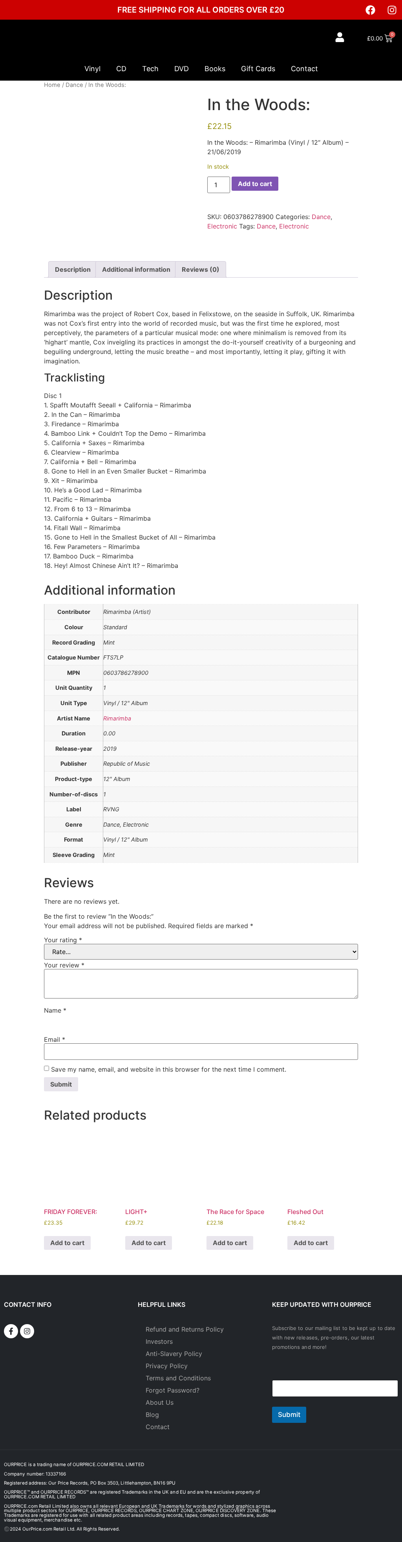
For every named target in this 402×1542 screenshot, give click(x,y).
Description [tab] (73, 269)
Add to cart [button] (67, 1243)
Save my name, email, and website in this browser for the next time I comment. (168, 1069)
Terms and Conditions (178, 1378)
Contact (304, 68)
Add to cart (255, 184)
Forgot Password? (172, 1390)
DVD (181, 68)
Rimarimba (117, 718)
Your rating (63, 940)
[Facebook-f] (11, 1331)
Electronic (222, 226)
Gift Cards (258, 68)
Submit (289, 1415)
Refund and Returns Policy (185, 1329)
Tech (150, 68)
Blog (152, 1415)
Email (54, 1039)
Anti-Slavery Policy (174, 1354)
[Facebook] (370, 10)
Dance (74, 84)
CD (121, 68)
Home (52, 84)
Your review (64, 965)
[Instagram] (392, 10)
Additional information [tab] (136, 269)
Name (55, 1010)
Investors (159, 1341)
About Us (160, 1402)
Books (215, 68)
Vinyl (92, 68)
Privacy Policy (167, 1366)
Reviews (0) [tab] (200, 269)
